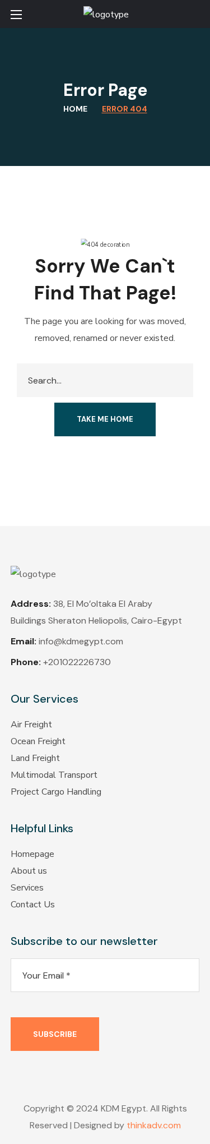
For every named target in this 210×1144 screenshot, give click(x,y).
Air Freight (31, 724)
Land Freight (35, 758)
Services (27, 888)
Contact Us (33, 904)
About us (29, 871)
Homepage (32, 854)
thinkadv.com (154, 1125)
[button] (194, 14)
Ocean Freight (38, 741)
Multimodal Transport (54, 775)
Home (75, 109)
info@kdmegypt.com (81, 641)
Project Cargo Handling (56, 792)
